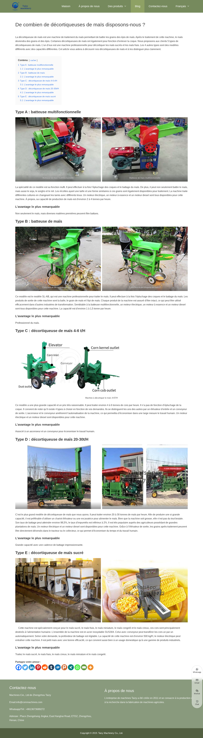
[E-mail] (84, 667)
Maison (66, 6)
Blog (137, 6)
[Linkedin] (32, 667)
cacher (33, 60)
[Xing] (71, 667)
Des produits (115, 6)
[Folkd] (58, 667)
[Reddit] (45, 667)
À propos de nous (89, 6)
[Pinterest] (38, 667)
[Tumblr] (51, 667)
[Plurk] (64, 667)
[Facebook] (19, 667)
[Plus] (90, 667)
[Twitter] (25, 667)
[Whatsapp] (77, 667)
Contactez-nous (158, 6)
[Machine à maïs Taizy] (21, 6)
